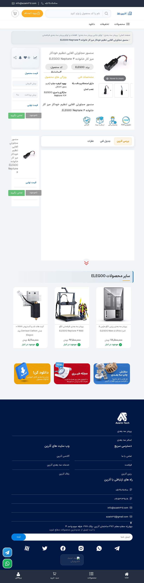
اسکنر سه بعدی (124, 440)
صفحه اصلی (125, 35)
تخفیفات (104, 24)
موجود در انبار (111, 344)
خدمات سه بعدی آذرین (58, 465)
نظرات (90, 141)
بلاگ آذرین (64, 474)
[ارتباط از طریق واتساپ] (7, 563)
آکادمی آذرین (63, 456)
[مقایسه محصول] (35, 57)
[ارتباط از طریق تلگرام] (7, 552)
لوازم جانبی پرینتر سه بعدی (90, 35)
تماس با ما (127, 456)
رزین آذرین (126, 474)
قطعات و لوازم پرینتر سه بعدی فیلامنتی (59, 35)
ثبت (19, 537)
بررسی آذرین (123, 141)
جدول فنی (105, 141)
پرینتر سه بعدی (111, 35)
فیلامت (128, 465)
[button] (25, 57)
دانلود (92, 24)
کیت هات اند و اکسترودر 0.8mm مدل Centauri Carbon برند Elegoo (30, 331)
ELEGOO (79, 67)
